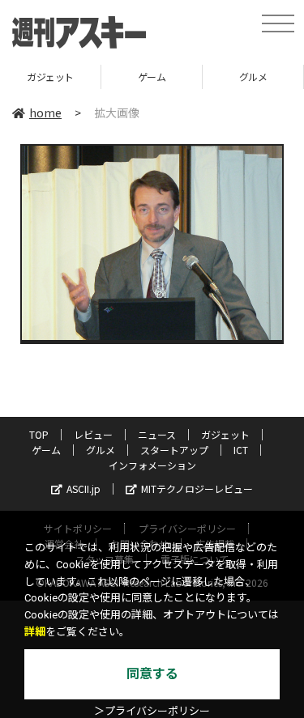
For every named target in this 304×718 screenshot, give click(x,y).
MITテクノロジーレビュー (197, 488)
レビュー (93, 434)
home (45, 112)
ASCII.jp (83, 488)
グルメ (253, 76)
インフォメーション (152, 465)
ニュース (157, 434)
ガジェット (50, 76)
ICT (240, 450)
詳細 (34, 632)
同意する (152, 674)
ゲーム (152, 76)
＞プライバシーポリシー (152, 711)
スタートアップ (174, 450)
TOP (39, 434)
